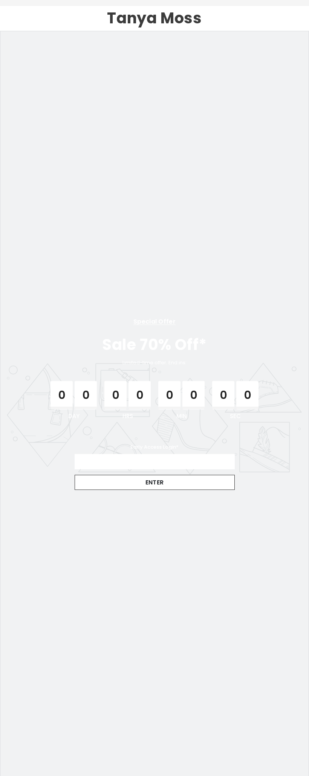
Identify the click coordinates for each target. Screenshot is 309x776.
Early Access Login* (154, 446)
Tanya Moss (154, 18)
